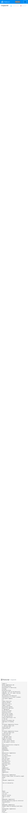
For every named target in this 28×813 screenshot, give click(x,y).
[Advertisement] (14, 22)
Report (24, 5)
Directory (17, 1)
